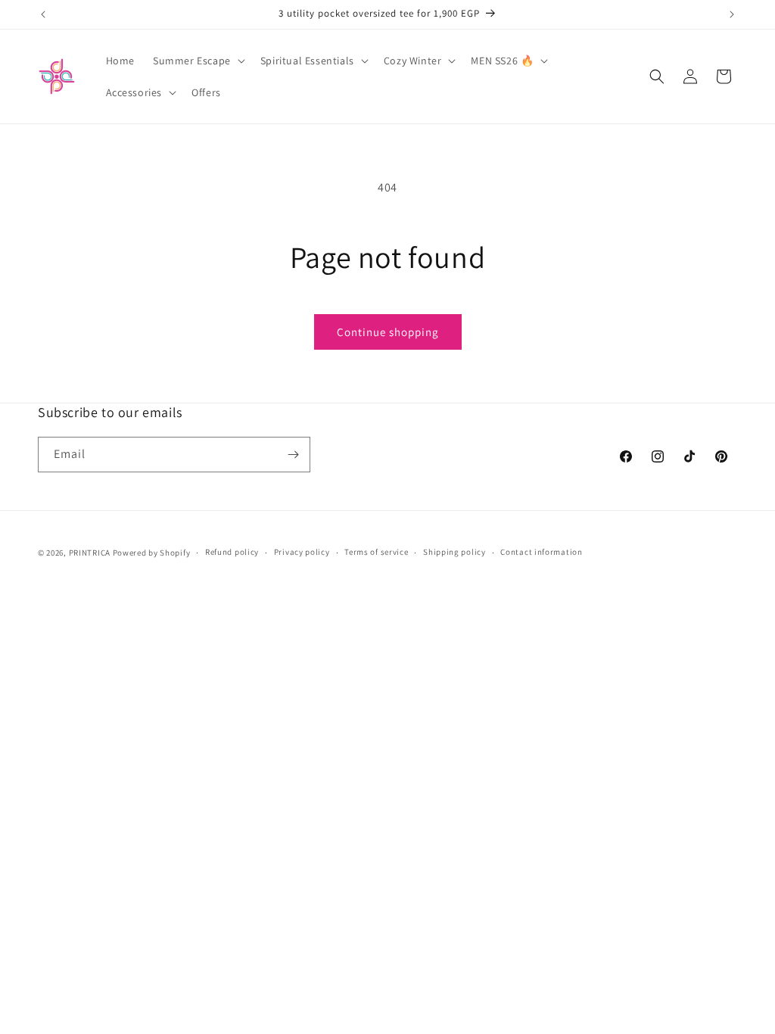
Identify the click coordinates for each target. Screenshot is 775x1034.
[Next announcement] (732, 14)
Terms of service (376, 552)
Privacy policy (302, 552)
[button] (197, 60)
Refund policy (232, 552)
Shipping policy (454, 552)
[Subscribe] (293, 454)
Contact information (541, 552)
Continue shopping (388, 332)
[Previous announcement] (43, 14)
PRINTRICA (89, 552)
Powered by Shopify (152, 552)
